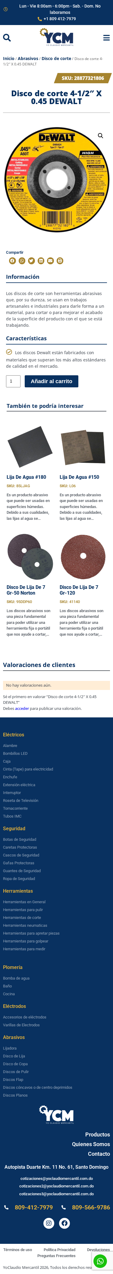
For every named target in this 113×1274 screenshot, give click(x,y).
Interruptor (12, 792)
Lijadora (10, 1048)
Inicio (8, 58)
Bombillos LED (15, 753)
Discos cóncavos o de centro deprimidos (37, 1087)
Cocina (9, 994)
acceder (22, 708)
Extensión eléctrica (19, 785)
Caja (7, 761)
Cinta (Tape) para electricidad (28, 769)
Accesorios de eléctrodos (24, 1017)
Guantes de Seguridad (22, 871)
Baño (7, 986)
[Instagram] (48, 1223)
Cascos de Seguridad (21, 855)
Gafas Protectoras (18, 863)
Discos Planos (15, 1095)
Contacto (99, 1154)
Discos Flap (13, 1079)
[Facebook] (64, 1223)
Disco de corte (56, 58)
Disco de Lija (14, 1056)
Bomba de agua (16, 978)
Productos (97, 1134)
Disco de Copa (15, 1064)
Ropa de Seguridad (19, 878)
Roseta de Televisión (20, 800)
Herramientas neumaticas (25, 925)
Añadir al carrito (51, 381)
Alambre (10, 745)
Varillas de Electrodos (21, 1025)
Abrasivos (28, 58)
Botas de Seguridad (19, 839)
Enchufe (10, 777)
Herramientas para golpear (25, 941)
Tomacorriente (15, 808)
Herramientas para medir (24, 949)
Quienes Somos (91, 1144)
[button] (100, 135)
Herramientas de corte (22, 917)
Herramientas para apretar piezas (31, 933)
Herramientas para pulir (23, 909)
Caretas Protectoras (20, 847)
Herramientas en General (24, 902)
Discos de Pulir (16, 1071)
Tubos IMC (12, 816)
